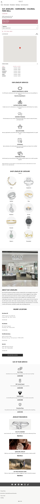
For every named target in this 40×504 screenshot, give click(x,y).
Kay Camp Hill (5, 313)
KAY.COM (20, 501)
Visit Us (7, 27)
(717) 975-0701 (4, 319)
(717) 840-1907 (4, 350)
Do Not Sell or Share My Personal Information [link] (8, 493)
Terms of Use (3, 495)
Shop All (20, 173)
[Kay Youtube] (21, 484)
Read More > (20, 435)
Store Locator (6, 4)
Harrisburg (18, 4)
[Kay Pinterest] (18, 484)
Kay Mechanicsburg (6, 333)
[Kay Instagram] (24, 484)
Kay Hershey (4, 323)
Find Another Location (12, 355)
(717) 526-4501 (8, 31)
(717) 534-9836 (4, 330)
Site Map (2, 497)
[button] (20, 64)
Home (2, 4)
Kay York (4, 344)
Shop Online (6, 22)
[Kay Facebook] (12, 484)
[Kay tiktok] (27, 484)
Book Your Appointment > (20, 95)
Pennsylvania (12, 4)
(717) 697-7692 (4, 340)
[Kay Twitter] (15, 484)
